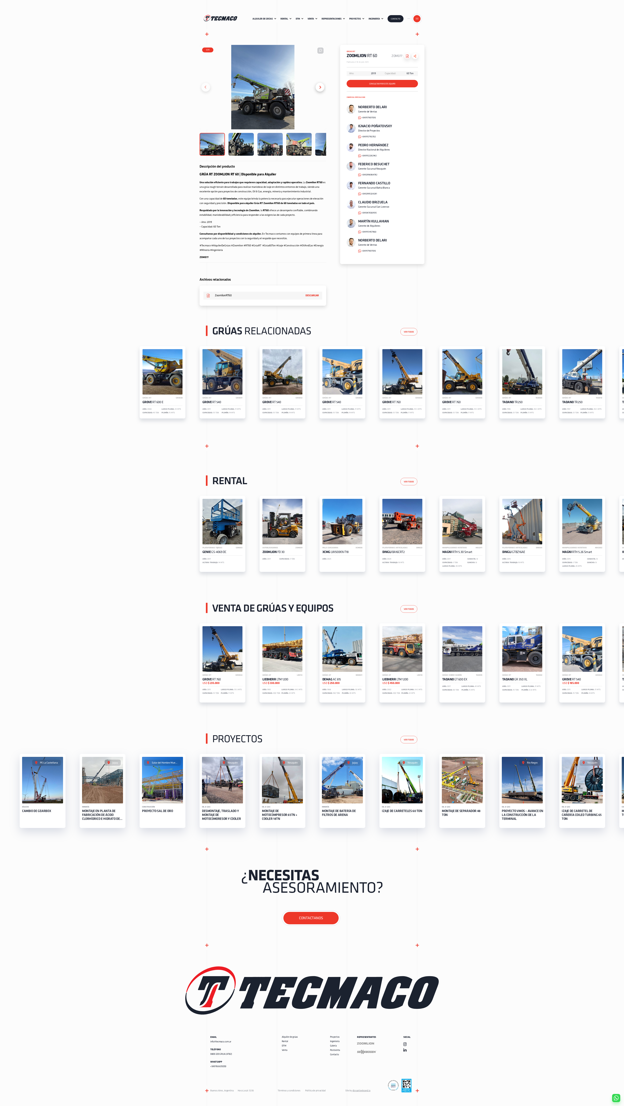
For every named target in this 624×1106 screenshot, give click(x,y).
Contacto (395, 19)
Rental (285, 1041)
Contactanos (311, 918)
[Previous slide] (205, 87)
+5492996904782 (369, 175)
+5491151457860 (369, 232)
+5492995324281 (369, 194)
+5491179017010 (369, 117)
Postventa (335, 1050)
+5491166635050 (218, 1066)
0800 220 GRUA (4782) (221, 1054)
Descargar (312, 295)
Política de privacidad (315, 1091)
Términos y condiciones (289, 1091)
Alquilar (614, 1088)
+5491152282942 (369, 156)
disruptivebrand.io (361, 1091)
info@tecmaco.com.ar (220, 1042)
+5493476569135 (369, 213)
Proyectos (335, 1037)
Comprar (613, 1079)
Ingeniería (334, 1041)
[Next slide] (320, 87)
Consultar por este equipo (382, 84)
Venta (284, 1050)
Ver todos (409, 332)
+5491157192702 (369, 137)
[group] (162, 382)
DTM (284, 1046)
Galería (333, 1046)
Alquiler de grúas (290, 1037)
